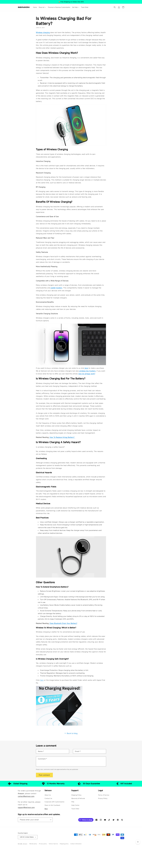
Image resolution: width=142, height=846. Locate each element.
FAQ (72, 802)
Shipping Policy (76, 795)
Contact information (75, 843)
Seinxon (25, 844)
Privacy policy (43, 843)
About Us (48, 795)
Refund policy (33, 843)
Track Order (75, 809)
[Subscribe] (50, 819)
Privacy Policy (102, 798)
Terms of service (53, 843)
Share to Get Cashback (52, 805)
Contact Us (48, 798)
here (42, 680)
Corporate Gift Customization (54, 802)
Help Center (75, 805)
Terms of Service (103, 795)
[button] (115, 7)
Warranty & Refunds (78, 798)
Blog (46, 809)
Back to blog (72, 733)
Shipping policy (64, 843)
